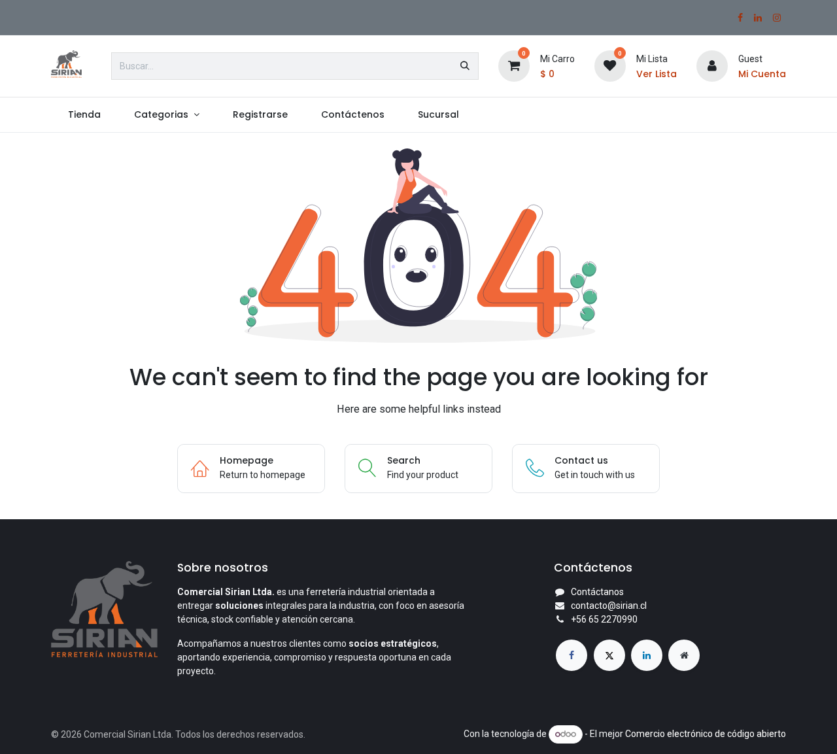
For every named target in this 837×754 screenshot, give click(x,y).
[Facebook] (740, 17)
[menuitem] (84, 114)
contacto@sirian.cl (609, 605)
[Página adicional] (684, 655)
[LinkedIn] (757, 17)
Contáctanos (597, 592)
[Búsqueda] (465, 66)
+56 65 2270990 (604, 619)
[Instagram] (776, 17)
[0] (514, 65)
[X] (609, 655)
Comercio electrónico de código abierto (705, 733)
